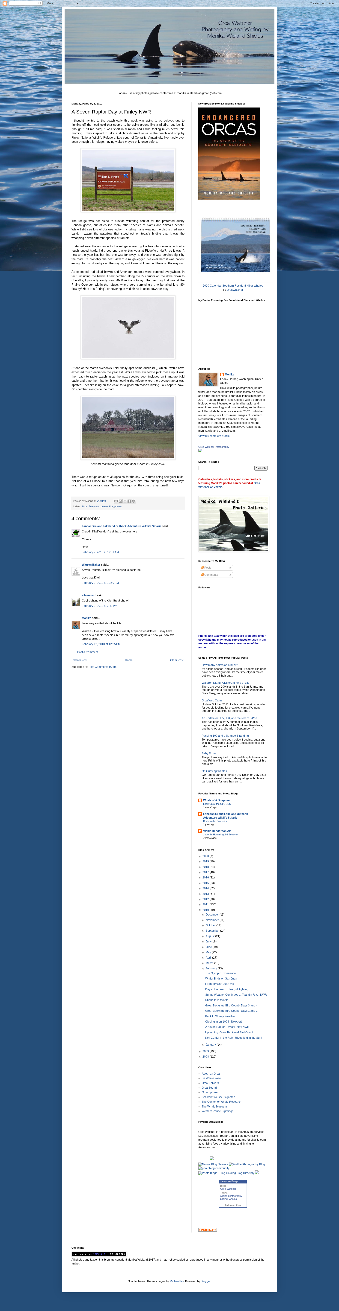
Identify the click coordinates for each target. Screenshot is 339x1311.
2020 (206, 856)
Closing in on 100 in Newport (223, 1021)
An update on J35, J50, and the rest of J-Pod (229, 718)
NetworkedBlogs (229, 1181)
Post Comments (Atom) (103, 667)
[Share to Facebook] (129, 501)
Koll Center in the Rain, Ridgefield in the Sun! (233, 1037)
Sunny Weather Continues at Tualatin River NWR (236, 994)
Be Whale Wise (211, 1078)
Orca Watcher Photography (213, 446)
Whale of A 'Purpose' (216, 800)
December (213, 914)
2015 (206, 883)
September (213, 930)
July (208, 941)
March (210, 963)
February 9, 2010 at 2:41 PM (99, 606)
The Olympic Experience (220, 973)
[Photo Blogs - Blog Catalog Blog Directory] (226, 1173)
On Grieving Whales (214, 771)
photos (118, 506)
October (211, 925)
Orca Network (210, 1083)
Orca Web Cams (212, 700)
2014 (206, 888)
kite (111, 506)
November (213, 920)
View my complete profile (214, 436)
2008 (206, 1056)
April (209, 957)
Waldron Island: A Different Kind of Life (226, 682)
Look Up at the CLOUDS (217, 803)
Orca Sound (209, 1087)
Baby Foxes (209, 753)
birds (85, 506)
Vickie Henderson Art (217, 831)
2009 (206, 1051)
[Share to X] (124, 501)
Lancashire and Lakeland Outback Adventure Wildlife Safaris (121, 526)
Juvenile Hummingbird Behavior (220, 834)
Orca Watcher (228, 1188)
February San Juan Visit (220, 983)
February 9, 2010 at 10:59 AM (100, 582)
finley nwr (94, 506)
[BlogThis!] (120, 501)
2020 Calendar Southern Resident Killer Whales (233, 285)
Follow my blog (233, 1205)
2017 (206, 872)
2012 (206, 899)
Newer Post (80, 660)
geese (104, 506)
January (211, 1044)
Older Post (176, 660)
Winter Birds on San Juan (221, 978)
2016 (206, 877)
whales (233, 1199)
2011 (206, 904)
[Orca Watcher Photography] (200, 451)
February (212, 968)
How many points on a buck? (220, 665)
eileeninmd (89, 595)
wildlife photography (231, 1196)
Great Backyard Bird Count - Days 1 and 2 (231, 1010)
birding (224, 1199)
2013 (206, 893)
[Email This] (116, 501)
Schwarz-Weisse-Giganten (218, 1097)
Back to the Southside (215, 821)
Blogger (206, 1281)
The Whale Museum (214, 1106)
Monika (86, 618)
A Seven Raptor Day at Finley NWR (227, 1027)
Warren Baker (91, 564)
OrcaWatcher (235, 289)
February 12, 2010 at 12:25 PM (101, 644)
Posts (207, 567)
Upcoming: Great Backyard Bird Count (229, 1032)
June (209, 947)
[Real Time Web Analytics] (207, 1230)
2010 (206, 910)
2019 (206, 861)
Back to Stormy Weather (220, 1016)
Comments (211, 574)
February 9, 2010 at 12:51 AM (100, 552)
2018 (206, 867)
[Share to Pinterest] (133, 501)
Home (129, 660)
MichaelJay (177, 1281)
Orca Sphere (210, 1092)
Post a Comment (87, 652)
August (210, 936)
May (209, 952)
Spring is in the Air (216, 1000)
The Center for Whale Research (221, 1101)
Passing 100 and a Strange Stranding (225, 735)
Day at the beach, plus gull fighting (226, 989)
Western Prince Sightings (217, 1111)
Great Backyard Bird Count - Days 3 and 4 (231, 1005)
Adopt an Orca (211, 1073)
